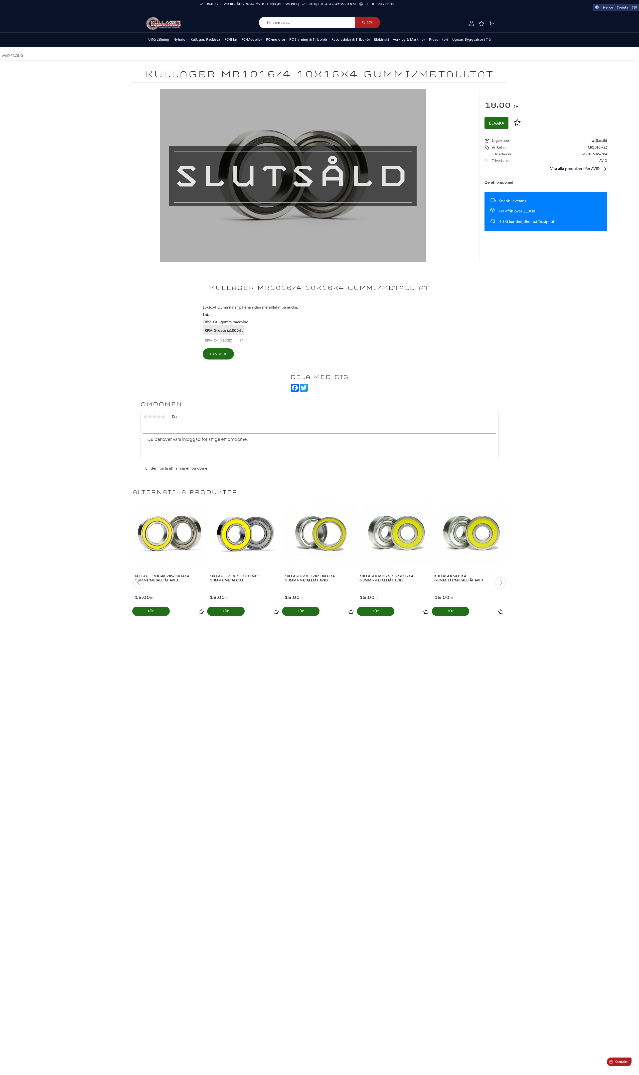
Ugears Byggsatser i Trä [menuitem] (471, 39)
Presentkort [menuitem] (438, 39)
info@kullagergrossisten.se (332, 4)
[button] (481, 23)
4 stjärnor (159, 416)
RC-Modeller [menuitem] (251, 39)
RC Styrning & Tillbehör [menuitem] (308, 39)
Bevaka (496, 123)
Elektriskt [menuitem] (381, 39)
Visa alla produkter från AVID (575, 169)
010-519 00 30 (383, 4)
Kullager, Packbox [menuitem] (205, 39)
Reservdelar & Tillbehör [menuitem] (350, 39)
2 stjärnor (150, 416)
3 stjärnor (154, 416)
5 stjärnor (163, 416)
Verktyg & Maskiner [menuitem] (409, 39)
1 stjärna (145, 416)
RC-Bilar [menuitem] (230, 39)
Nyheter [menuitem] (180, 39)
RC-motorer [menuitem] (275, 39)
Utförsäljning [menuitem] (158, 39)
